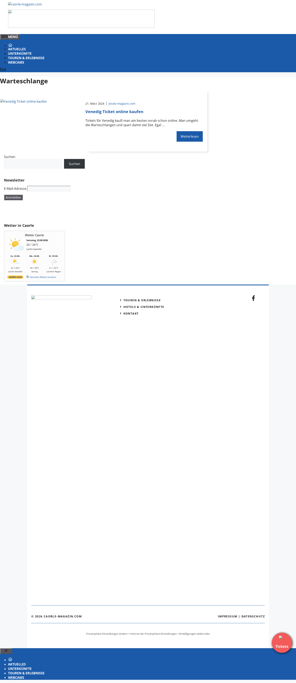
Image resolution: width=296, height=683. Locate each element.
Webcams (16, 62)
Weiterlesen (190, 136)
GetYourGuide (34, 211)
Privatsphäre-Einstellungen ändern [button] (107, 634)
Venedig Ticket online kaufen (114, 111)
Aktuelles (17, 49)
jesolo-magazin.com (122, 103)
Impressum (227, 616)
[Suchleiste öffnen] (3, 70)
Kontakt (131, 313)
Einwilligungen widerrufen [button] (194, 634)
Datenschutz (253, 616)
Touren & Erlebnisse (26, 58)
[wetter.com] (15, 277)
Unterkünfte (20, 53)
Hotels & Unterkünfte (143, 307)
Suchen (9, 157)
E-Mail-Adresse (15, 188)
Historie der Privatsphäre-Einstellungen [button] (153, 634)
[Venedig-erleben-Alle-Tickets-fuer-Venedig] (81, 26)
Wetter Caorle (34, 235)
